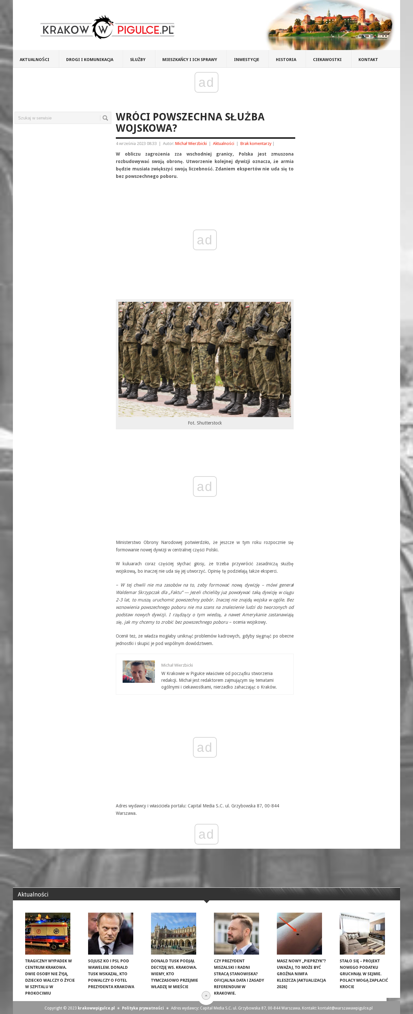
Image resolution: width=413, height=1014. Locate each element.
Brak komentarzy (255, 143)
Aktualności (34, 59)
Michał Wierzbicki (191, 143)
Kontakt (368, 59)
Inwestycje (246, 59)
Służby (138, 59)
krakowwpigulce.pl (96, 1008)
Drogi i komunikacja (89, 59)
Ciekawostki (327, 59)
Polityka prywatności (143, 1008)
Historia (286, 59)
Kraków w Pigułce (107, 27)
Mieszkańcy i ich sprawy (189, 59)
